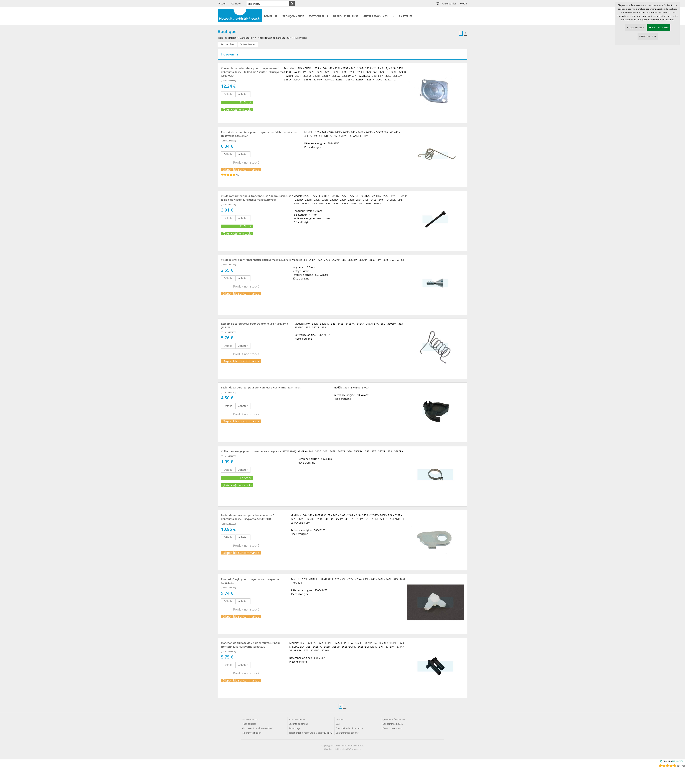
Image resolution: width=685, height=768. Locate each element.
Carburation (247, 37)
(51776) (681, 765)
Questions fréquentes (393, 719)
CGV (338, 723)
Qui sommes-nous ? (392, 723)
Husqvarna (300, 37)
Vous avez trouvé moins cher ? (257, 728)
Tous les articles (227, 37)
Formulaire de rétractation (349, 728)
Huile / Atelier (402, 16)
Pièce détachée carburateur (274, 37)
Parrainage (294, 728)
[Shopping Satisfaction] (671, 761)
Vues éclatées (249, 723)
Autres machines (375, 16)
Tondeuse (270, 16)
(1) (237, 175)
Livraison (340, 719)
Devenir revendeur (392, 728)
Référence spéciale (252, 732)
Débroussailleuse (345, 16)
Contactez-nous (250, 719)
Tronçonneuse (293, 16)
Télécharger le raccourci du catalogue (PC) (311, 732)
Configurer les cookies (347, 732)
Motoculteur (318, 16)
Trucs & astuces (297, 719)
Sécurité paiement (298, 723)
